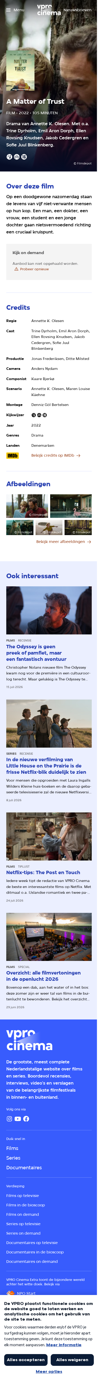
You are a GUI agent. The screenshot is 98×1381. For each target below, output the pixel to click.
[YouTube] (18, 1119)
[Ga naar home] (49, 10)
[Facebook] (26, 1119)
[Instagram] (9, 1119)
